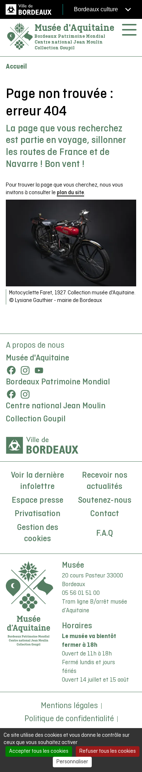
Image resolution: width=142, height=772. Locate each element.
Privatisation (37, 514)
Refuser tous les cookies (107, 751)
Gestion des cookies (37, 533)
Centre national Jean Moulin (56, 406)
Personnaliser (72, 761)
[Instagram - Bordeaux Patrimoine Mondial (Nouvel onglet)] (25, 394)
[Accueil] (20, 36)
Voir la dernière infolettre (37, 481)
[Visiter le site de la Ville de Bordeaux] (42, 445)
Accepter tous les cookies (38, 751)
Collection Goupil (36, 419)
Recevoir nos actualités (104, 481)
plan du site (70, 192)
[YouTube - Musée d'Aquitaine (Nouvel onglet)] (38, 370)
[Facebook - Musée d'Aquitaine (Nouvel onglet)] (11, 370)
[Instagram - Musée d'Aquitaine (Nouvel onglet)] (25, 370)
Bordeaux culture (96, 9)
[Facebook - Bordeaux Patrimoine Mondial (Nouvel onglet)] (11, 394)
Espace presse (37, 500)
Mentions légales (69, 706)
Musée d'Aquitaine (74, 28)
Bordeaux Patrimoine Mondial (58, 382)
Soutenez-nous (104, 500)
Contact (104, 514)
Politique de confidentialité (69, 719)
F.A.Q (104, 533)
